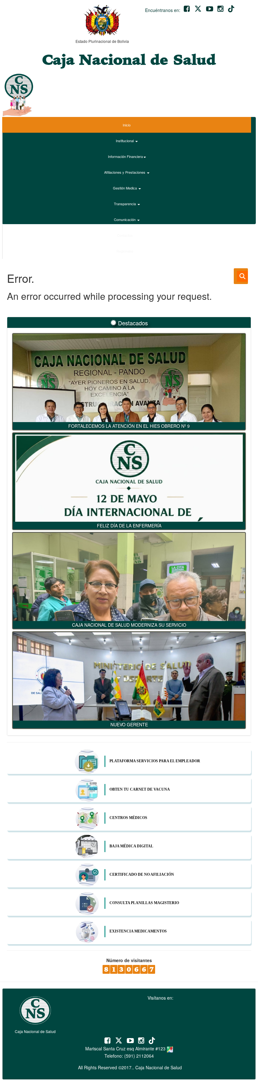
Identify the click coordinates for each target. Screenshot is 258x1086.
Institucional (125, 140)
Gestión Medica (125, 187)
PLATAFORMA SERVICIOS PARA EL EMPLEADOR (154, 761)
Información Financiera (125, 156)
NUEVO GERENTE (129, 724)
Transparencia (125, 203)
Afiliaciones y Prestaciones (125, 172)
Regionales (125, 250)
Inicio (127, 124)
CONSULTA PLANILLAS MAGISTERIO (144, 903)
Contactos (125, 235)
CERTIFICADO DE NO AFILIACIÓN (141, 874)
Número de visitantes (129, 960)
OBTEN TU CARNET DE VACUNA (139, 789)
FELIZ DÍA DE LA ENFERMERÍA (129, 525)
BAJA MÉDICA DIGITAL (131, 846)
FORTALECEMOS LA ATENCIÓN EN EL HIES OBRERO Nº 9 (129, 426)
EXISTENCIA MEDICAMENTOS (138, 931)
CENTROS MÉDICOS (128, 818)
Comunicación (125, 219)
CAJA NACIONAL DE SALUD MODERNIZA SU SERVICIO (129, 625)
